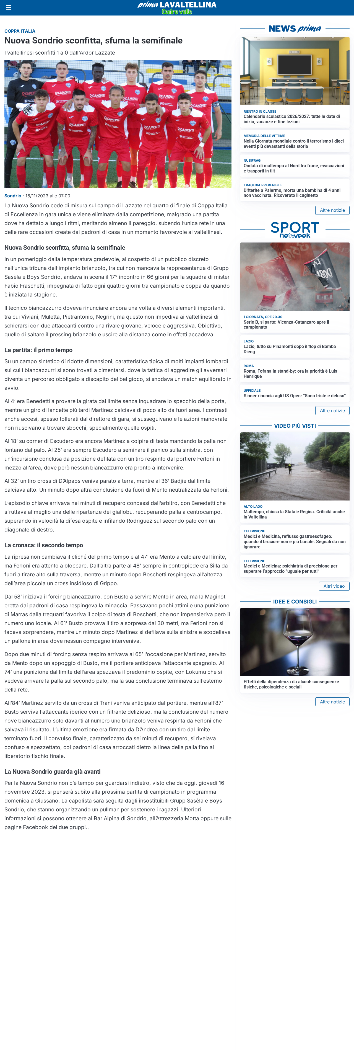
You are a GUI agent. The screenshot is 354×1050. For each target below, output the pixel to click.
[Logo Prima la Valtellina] (177, 7)
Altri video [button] (334, 586)
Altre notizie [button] (332, 210)
